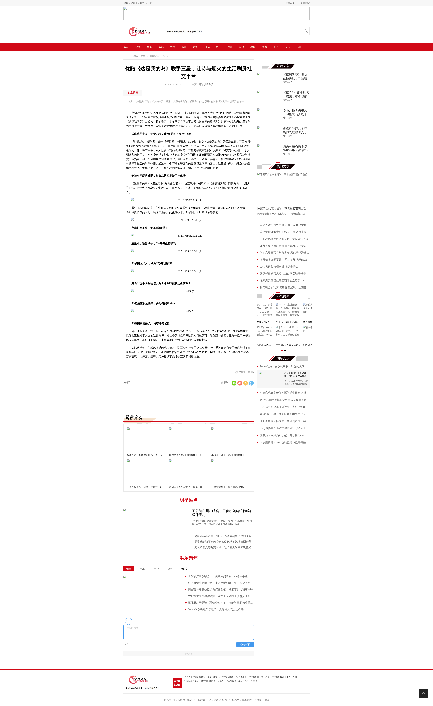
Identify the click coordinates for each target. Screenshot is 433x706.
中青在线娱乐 (199, 677)
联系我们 (202, 700)
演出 (241, 47)
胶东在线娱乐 (213, 677)
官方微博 (180, 700)
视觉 (126, 47)
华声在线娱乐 (228, 677)
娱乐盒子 (265, 677)
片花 (195, 47)
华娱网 (254, 681)
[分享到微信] (234, 383)
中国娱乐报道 (278, 677)
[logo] (143, 38)
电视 (207, 47)
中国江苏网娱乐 (191, 681)
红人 (276, 47)
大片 (172, 47)
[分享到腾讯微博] (251, 383)
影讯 (161, 47)
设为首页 (290, 3)
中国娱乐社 (254, 677)
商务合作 (191, 700)
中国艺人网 (292, 677)
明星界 (221, 681)
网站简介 (169, 700)
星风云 (266, 47)
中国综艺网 (231, 681)
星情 (253, 47)
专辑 (287, 47)
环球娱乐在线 (138, 56)
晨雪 (250, 372)
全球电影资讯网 (208, 681)
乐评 (299, 47)
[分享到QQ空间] (245, 383)
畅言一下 (245, 644)
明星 (138, 47)
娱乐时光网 (243, 681)
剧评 (230, 47)
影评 (184, 47)
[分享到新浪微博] (239, 383)
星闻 (149, 47)
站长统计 (213, 700)
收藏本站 (305, 3)
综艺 (218, 47)
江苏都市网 (241, 677)
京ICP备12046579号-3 (230, 700)
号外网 (187, 677)
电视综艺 (154, 56)
